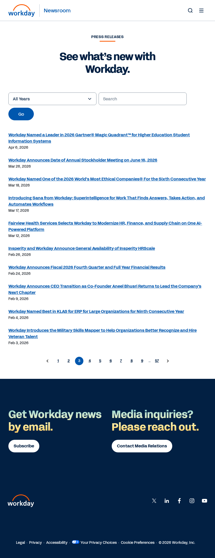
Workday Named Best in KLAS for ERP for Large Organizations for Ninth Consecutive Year (96, 311)
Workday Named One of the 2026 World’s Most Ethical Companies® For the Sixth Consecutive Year (107, 179)
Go (21, 114)
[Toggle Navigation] (201, 10)
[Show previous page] (48, 361)
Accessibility (57, 542)
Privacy (35, 542)
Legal (20, 542)
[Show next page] (167, 361)
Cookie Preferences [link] (137, 542)
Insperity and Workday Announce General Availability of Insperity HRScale (81, 248)
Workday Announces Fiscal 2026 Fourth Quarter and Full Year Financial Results (86, 267)
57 (157, 360)
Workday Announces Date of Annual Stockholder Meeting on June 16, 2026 (82, 160)
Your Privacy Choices (98, 542)
